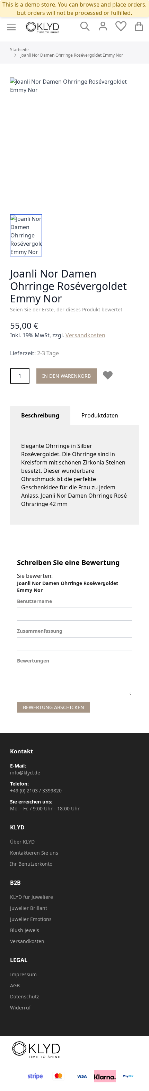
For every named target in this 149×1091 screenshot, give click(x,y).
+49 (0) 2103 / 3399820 (36, 790)
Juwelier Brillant (28, 908)
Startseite (19, 50)
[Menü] (11, 27)
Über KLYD (22, 841)
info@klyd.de (25, 772)
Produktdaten (99, 415)
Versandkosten (85, 335)
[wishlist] (120, 26)
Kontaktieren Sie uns (34, 852)
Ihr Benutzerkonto (31, 863)
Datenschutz (24, 996)
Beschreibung (40, 415)
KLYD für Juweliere (31, 897)
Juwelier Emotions (31, 919)
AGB (15, 985)
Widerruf (20, 1007)
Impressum (23, 974)
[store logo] (42, 27)
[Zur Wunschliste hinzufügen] (109, 375)
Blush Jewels (24, 930)
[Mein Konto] (102, 26)
